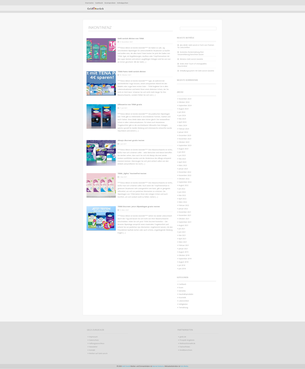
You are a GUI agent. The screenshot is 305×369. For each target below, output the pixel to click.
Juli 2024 (182, 112)
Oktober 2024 (184, 102)
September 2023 (185, 145)
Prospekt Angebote (187, 340)
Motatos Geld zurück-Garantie (191, 59)
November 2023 (185, 139)
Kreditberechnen (186, 350)
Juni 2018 (182, 268)
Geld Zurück (126, 366)
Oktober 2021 (184, 218)
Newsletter (93, 347)
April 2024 (182, 122)
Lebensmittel (184, 301)
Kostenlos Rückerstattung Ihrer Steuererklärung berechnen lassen (191, 53)
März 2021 (183, 242)
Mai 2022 (182, 195)
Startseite (89, 3)
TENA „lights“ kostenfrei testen (132, 173)
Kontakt (92, 350)
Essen (181, 287)
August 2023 (183, 149)
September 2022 (185, 182)
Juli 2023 (182, 152)
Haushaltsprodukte (186, 294)
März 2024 (183, 125)
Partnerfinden (185, 347)
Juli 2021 (182, 228)
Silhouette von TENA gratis (130, 104)
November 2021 (185, 215)
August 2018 (183, 262)
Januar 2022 (183, 209)
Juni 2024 (182, 115)
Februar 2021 (184, 245)
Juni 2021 (182, 232)
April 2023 (182, 162)
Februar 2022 (184, 205)
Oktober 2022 (184, 179)
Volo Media (184, 366)
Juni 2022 (182, 192)
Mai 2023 (182, 159)
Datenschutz (94, 340)
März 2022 (183, 202)
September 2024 (185, 105)
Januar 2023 (183, 169)
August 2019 (183, 252)
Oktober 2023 (184, 142)
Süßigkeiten (183, 304)
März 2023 (183, 165)
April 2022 (182, 199)
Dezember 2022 (185, 172)
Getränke (182, 291)
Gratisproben (109, 3)
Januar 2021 (183, 248)
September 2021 (185, 222)
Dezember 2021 (185, 212)
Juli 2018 (182, 265)
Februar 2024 (184, 129)
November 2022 (185, 175)
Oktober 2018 (184, 255)
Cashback (99, 3)
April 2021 (182, 238)
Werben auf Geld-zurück (98, 353)
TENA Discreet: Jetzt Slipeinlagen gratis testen (139, 206)
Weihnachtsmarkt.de (187, 343)
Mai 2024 (182, 119)
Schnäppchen (122, 3)
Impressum (93, 337)
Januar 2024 (183, 132)
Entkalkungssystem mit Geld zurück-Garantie (197, 71)
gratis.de (183, 337)
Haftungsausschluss (96, 343)
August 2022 (183, 185)
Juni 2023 (182, 155)
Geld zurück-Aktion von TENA (131, 38)
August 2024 (183, 109)
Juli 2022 (182, 189)
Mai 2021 (182, 235)
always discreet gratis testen (131, 140)
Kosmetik (182, 297)
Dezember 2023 (185, 135)
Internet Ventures (158, 366)
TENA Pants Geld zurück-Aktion (132, 71)
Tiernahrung (183, 307)
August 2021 (183, 225)
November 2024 (185, 99)
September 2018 (185, 258)
